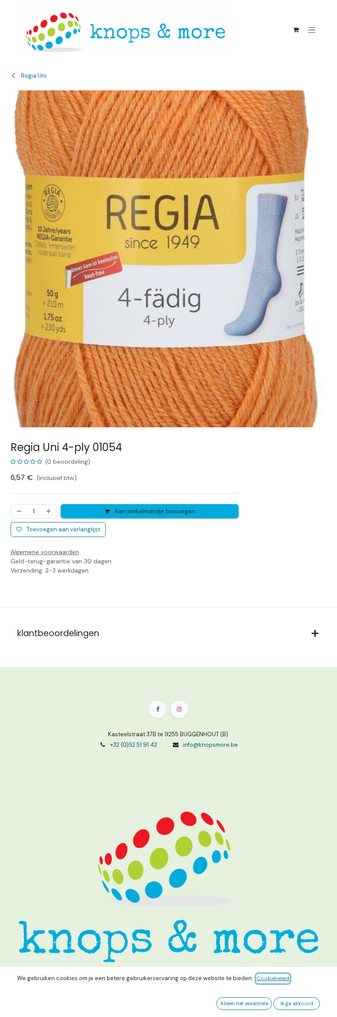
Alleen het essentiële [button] (244, 1003)
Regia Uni (33, 75)
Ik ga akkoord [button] (296, 1003)
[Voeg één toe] (49, 512)
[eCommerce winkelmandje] (296, 30)
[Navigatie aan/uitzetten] (312, 29)
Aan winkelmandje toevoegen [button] (154, 511)
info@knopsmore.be (210, 744)
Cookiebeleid (273, 978)
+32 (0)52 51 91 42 (133, 744)
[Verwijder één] (18, 512)
